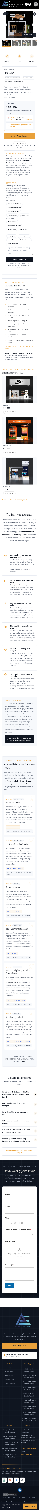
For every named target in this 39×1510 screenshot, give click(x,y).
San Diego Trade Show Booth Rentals (10, 1456)
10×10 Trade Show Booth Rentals (29, 1370)
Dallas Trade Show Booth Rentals (9, 1437)
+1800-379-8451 (15, 6)
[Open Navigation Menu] (36, 4)
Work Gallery (9, 1375)
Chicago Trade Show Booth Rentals (9, 1431)
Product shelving (13, 243)
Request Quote (28, 34)
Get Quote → (30, 1506)
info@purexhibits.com (29, 1448)
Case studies (9, 1379)
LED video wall (12, 222)
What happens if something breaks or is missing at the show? (17, 1140)
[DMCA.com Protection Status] (10, 1494)
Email (8, 1206)
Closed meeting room (15, 204)
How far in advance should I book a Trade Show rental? (16, 1131)
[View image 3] (26, 43)
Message (9, 1265)
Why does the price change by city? (15, 1113)
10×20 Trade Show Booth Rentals (29, 1376)
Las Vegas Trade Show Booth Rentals (10, 1443)
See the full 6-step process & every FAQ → (19, 1151)
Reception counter (14, 211)
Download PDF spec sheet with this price (21, 125)
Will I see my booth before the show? (15, 1122)
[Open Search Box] (30, 4)
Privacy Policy (22, 1502)
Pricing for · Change (20, 118)
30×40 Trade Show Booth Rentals (29, 1413)
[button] (19, 24)
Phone (7, 1218)
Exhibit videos (10, 1383)
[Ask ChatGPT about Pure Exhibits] (4, 1480)
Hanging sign (12, 236)
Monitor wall (12, 229)
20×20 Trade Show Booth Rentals (29, 1382)
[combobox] (19, 1234)
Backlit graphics (24, 236)
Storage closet (12, 215)
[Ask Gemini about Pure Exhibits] (16, 1480)
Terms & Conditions (8, 1502)
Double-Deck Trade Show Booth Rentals (29, 1420)
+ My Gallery (19, 143)
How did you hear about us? (18, 1230)
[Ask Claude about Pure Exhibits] (10, 1480)
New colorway (12, 240)
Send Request (19, 259)
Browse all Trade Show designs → (14, 500)
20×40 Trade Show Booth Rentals (29, 1395)
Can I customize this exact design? (13, 1104)
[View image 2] (16, 43)
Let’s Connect (29, 1430)
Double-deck (24, 215)
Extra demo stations (14, 225)
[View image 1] (6, 43)
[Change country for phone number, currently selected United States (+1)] (7, 1223)
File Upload (10, 1241)
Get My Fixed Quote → (19, 136)
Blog (9, 1368)
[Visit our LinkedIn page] (26, 4)
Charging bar (23, 229)
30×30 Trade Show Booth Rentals (29, 1407)
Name (8, 1194)
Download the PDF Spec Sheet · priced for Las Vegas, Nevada (20, 739)
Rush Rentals (9, 1371)
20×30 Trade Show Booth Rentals (29, 1389)
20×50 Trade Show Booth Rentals (29, 1401)
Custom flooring (25, 240)
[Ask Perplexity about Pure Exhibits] (22, 1480)
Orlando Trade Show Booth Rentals (9, 1450)
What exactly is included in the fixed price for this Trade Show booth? (15, 1094)
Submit (9, 1285)
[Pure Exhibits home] (23, 1321)
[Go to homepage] (5, 4)
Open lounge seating (14, 207)
